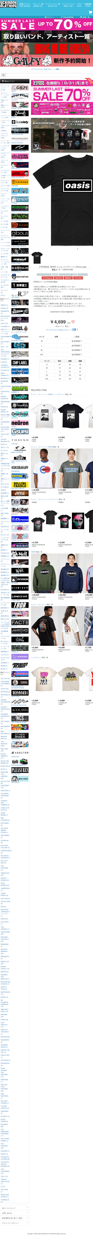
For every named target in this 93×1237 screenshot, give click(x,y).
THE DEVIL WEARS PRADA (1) (4, 830)
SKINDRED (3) (4, 1112)
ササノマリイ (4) (5, 522)
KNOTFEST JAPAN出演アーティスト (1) (5, 912)
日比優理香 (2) (4, 632)
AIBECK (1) (4, 305)
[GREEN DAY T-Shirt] (44, 679)
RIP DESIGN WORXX (18, 765)
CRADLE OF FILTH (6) (5, 809)
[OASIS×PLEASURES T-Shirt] (44, 468)
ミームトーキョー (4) (5, 647)
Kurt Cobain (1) (5, 923)
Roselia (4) (4, 407)
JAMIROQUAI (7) (5, 889)
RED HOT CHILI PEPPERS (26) (4, 1088)
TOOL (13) (4, 1176)
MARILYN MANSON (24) (4, 951)
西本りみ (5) (5, 619)
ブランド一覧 (38, 4)
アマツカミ (15, 349)
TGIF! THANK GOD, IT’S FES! (19, 461)
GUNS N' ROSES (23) (5, 879)
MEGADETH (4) (5, 957)
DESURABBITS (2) (6, 337)
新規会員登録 (68, 17)
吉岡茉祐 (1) (5, 663)
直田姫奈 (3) (5, 556)
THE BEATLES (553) (4, 744)
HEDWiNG (14, 591)
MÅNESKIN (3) (4, 945)
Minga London (16, 263)
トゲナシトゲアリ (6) (5, 604)
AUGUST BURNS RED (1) (5, 709)
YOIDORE (14, 186)
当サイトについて (9, 1208)
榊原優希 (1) (5, 518)
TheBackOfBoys (16, 609)
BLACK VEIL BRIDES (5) (5, 762)
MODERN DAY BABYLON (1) (5, 977)
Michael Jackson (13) (5, 968)
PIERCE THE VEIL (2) (5, 1051)
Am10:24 (14, 401)
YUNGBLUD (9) (5, 1201)
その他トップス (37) (5, 176)
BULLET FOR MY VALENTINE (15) (5, 784)
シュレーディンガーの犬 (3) (5, 540)
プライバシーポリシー (10, 1223)
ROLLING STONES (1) (5, 1102)
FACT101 (14, 626)
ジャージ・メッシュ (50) (5, 116)
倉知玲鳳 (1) (5, 493)
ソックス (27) (5, 245)
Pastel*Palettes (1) (6, 387)
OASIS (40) (4, 1019)
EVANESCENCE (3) (6, 851)
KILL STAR (15, 254)
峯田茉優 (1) (5, 651)
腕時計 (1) (4, 257)
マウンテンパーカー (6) (5, 181)
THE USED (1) (4, 1190)
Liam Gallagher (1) (5, 928)
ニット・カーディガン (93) (5, 142)
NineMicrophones (17, 383)
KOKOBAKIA (15, 471)
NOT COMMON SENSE (19, 722)
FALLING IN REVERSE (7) (5, 857)
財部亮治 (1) (5, 572)
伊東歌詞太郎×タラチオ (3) (5, 464)
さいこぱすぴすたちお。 (19, 332)
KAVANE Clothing (17, 229)
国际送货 (58, 278)
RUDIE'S (14, 194)
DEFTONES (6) (5, 824)
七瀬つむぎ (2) (4, 612)
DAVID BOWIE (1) (4, 814)
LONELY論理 (15, 600)
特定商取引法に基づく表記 (12, 1218)
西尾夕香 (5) (5, 616)
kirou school (15, 782)
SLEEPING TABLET (17, 340)
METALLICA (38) (5, 962)
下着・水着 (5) (4, 268)
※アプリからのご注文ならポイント (62, 330)
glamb (13, 117)
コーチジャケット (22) (5, 171)
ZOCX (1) (4, 444)
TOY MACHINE (16, 220)
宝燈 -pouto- (15, 358)
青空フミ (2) (5, 447)
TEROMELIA (15, 669)
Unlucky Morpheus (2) (5, 440)
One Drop (14, 418)
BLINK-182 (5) (5, 766)
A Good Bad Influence (18, 246)
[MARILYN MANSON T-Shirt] (44, 521)
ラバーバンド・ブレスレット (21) (5, 262)
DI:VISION (14, 583)
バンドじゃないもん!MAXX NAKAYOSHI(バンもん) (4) (6, 625)
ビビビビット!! (16, 531)
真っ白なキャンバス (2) (5, 642)
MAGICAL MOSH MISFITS (20, 211)
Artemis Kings (15, 323)
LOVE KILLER (16, 677)
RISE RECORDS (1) (4, 1096)
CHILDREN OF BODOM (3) (5, 795)
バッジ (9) (4, 272)
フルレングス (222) (5, 126)
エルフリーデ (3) (5, 470)
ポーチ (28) (4, 224)
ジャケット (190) (4, 161)
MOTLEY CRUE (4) (4, 988)
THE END (14, 444)
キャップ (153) (4, 195)
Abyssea (14, 306)
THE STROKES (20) (4, 1146)
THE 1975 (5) (5, 678)
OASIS (74, 275)
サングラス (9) (4, 212)
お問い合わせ (7, 1213)
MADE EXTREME (17, 452)
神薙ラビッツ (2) (5, 480)
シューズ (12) (5, 242)
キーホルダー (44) (5, 286)
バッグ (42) (4, 221)
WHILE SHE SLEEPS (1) (5, 1196)
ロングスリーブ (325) (5, 111)
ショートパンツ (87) (5, 121)
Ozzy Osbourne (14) (4, 1024)
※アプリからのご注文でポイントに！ (46, 69)
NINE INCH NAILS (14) (4, 1010)
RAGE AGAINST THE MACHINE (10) (4, 1072)
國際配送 (68, 278)
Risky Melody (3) (5, 402)
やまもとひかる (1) (5, 658)
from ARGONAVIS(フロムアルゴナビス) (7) (6, 353)
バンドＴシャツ (68, 4)
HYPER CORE (16, 634)
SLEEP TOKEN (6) (4, 1120)
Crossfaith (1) (5, 326)
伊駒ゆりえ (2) (4, 459)
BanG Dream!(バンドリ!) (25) (5, 318)
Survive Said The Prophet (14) (5, 429)
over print (14, 100)
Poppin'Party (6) (5, 392)
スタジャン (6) (4, 166)
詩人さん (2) (5, 535)
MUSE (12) (4, 997)
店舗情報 (88, 4)
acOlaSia (14, 713)
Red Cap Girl (15, 168)
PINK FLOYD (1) (5, 1056)
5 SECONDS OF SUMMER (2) (5, 683)
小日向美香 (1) (4, 509)
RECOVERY (15, 297)
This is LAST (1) (5, 435)
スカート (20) (5, 185)
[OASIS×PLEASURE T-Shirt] (71, 468)
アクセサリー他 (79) (5, 281)
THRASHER (15, 480)
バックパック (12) (5, 231)
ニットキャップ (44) (5, 207)
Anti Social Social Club (18, 705)
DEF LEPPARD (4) (5, 819)
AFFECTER (15, 756)
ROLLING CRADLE (17, 488)
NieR (13, 557)
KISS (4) (3, 906)
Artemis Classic (16, 315)
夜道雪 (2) (4, 666)
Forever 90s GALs (17, 540)
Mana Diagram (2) (5, 374)
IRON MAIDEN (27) (5, 884)
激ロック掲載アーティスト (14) (5, 503)
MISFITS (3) (5, 972)
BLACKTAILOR (16, 272)
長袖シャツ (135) (4, 106)
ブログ (79, 4)
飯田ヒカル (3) (4, 454)
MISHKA (14, 617)
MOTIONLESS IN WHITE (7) (5, 983)
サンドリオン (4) (5, 530)
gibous (13, 237)
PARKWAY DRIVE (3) (4, 1046)
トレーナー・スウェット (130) (5, 135)
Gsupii (13, 435)
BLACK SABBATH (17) (4, 756)
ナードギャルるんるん (18, 548)
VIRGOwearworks (17, 134)
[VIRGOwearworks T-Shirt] (44, 626)
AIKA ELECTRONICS (18, 523)
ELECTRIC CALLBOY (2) (5, 846)
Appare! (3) (4, 308)
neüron (13, 426)
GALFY (13, 91)
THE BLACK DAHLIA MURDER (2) (5, 1164)
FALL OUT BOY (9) (4, 862)
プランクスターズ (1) (5, 637)
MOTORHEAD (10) (5, 993)
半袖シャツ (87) (4, 101)
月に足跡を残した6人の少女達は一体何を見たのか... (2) (5, 582)
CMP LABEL (15, 366)
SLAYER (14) (5, 1116)
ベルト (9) (4, 227)
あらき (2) (4, 450)
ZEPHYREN (15, 696)
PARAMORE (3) (5, 1041)
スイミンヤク (15, 660)
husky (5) (4, 362)
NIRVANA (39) (4, 1015)
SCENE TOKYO (16, 108)
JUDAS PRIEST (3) (4, 894)
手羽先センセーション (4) (5, 593)
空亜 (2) (3, 490)
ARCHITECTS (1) (5, 696)
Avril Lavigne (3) (5, 722)
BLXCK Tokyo (15, 574)
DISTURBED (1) (5, 836)
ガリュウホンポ (16, 643)
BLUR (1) (4, 769)
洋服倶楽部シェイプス (18, 505)
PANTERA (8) (5, 1037)
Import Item (15, 731)
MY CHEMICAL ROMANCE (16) (4, 1003)
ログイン (50, 17)
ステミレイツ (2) (5, 560)
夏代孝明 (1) (5, 608)
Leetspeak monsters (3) (5, 366)
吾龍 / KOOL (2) (5, 514)
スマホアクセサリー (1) (5, 276)
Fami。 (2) (4, 347)
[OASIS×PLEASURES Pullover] (44, 573)
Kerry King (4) (5, 898)
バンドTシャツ (82, 275)
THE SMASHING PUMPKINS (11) (5, 1132)
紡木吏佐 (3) (5, 589)
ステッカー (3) (4, 291)
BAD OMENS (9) (5, 727)
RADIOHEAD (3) (5, 1064)
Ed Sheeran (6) (5, 841)
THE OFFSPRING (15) (5, 1171)
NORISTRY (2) (4, 382)
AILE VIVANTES (16, 566)
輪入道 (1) (4, 669)
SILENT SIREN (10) (4, 411)
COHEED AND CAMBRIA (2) (5, 803)
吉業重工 (14, 289)
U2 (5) (3, 1186)
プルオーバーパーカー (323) (5, 155)
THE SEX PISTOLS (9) (5, 1107)
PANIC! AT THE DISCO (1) (5, 1032)
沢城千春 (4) (5, 526)
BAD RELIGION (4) (5, 732)
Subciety (14, 125)
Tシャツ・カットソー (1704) (5, 88)
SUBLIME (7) (5, 1151)
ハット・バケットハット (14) (5, 201)
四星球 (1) (4, 550)
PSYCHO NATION (17, 143)
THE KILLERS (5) (5, 902)
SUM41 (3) (4, 1154)
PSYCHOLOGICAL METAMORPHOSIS (17, 687)
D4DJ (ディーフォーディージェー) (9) (5, 331)
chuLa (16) (4, 323)
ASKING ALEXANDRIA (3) (5, 702)
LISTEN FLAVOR (17, 160)
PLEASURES (15, 774)
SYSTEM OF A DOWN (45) (5, 1158)
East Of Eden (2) (5, 343)
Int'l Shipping (47, 278)
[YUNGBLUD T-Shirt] (71, 679)
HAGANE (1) (5, 359)
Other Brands (15, 739)
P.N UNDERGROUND (18, 151)
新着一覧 (86, 17)
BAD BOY (14, 514)
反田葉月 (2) (5, 575)
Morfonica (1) (5, 378)
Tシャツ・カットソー (44, 275)
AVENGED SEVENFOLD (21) (5, 716)
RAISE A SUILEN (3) (4, 397)
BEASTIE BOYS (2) (4, 737)
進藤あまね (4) (4, 546)
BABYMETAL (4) (5, 312)
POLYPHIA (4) (5, 1060)
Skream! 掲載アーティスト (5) (5, 417)
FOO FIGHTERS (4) (4, 868)
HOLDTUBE (15, 748)
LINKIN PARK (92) (5, 933)
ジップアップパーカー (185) (5, 148)
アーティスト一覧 (52, 4)
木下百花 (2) (5, 487)
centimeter (14, 280)
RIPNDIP (14, 203)
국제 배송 (78, 278)
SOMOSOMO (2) (5, 423)
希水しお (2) (5, 484)
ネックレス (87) (4, 217)
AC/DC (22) (4, 689)
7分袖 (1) (4, 130)
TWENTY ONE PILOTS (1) (5, 1181)
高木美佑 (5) (5, 569)
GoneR (13, 497)
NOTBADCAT (15, 375)
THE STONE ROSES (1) (5, 1140)
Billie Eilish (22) (4, 750)
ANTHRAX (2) (5, 692)
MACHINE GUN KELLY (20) (5, 939)
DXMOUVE (15, 409)
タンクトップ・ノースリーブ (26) (5, 95)
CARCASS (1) (5, 790)
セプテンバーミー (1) (5, 565)
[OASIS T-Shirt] (44, 416)
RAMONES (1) (4, 1080)
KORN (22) (4, 919)
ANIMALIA (14, 652)
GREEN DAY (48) (5, 874)
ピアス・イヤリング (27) (5, 249)
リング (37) (4, 253)
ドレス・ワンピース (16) (5, 189)
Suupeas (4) (5, 553)
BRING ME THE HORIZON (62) (4, 775)
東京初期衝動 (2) (5, 599)
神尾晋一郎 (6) (4, 475)
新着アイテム (25, 4)
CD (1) (3, 295)
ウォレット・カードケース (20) (5, 237)
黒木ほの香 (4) (4, 497)
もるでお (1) (5, 654)
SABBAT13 (15, 392)
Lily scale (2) (5, 370)
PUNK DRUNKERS (17, 177)
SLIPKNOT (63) (4, 1125)
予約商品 (55, 275)
